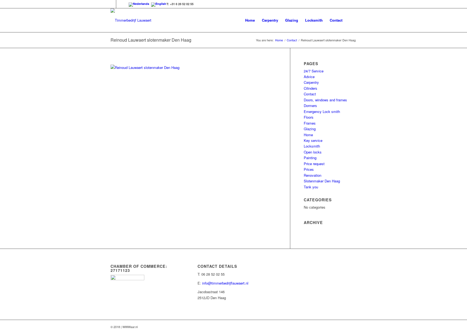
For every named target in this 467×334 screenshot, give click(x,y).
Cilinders (310, 88)
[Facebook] (112, 4)
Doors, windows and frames (325, 99)
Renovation (312, 175)
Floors (308, 117)
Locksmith (312, 146)
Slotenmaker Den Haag (322, 180)
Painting (310, 157)
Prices (309, 169)
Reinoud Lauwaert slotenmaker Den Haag (151, 40)
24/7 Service (313, 71)
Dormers (310, 105)
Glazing (310, 128)
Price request (314, 163)
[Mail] (120, 4)
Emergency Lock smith (322, 111)
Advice (309, 76)
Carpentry (311, 82)
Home (279, 40)
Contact (292, 40)
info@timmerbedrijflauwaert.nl (225, 283)
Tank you (311, 186)
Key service (313, 140)
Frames (310, 123)
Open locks (313, 152)
